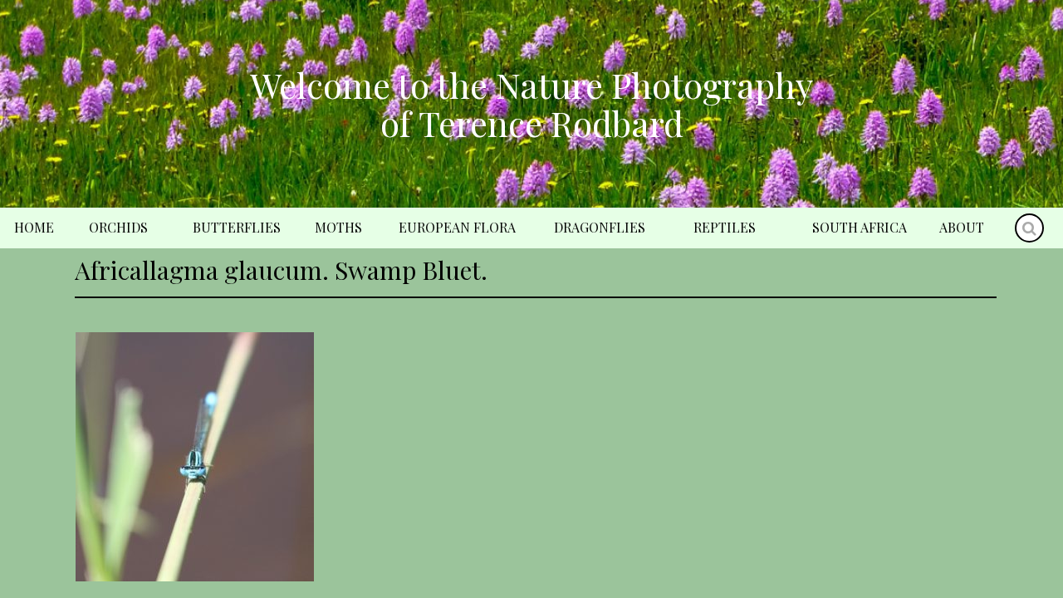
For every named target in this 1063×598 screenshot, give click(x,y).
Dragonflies (599, 227)
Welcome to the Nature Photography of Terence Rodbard (531, 103)
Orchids (118, 227)
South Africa (859, 227)
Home (34, 227)
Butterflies (237, 227)
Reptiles (724, 227)
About (961, 227)
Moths (338, 227)
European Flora (457, 227)
